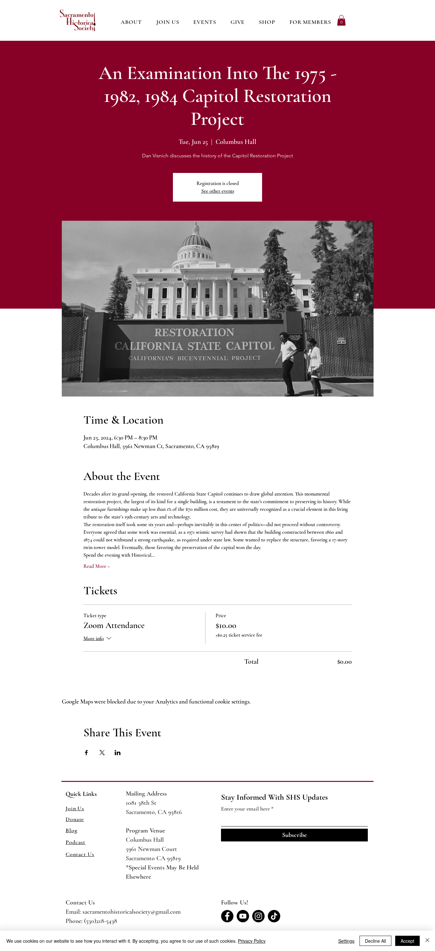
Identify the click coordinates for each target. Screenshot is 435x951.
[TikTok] (274, 916)
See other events (217, 191)
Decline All (375, 941)
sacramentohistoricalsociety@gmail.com (131, 912)
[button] (267, 22)
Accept (407, 941)
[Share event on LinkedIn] (118, 752)
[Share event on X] (102, 752)
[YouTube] (243, 916)
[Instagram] (258, 916)
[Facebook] (227, 916)
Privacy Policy (252, 941)
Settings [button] (346, 941)
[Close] (427, 941)
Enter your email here (245, 809)
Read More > (96, 566)
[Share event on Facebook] (86, 752)
